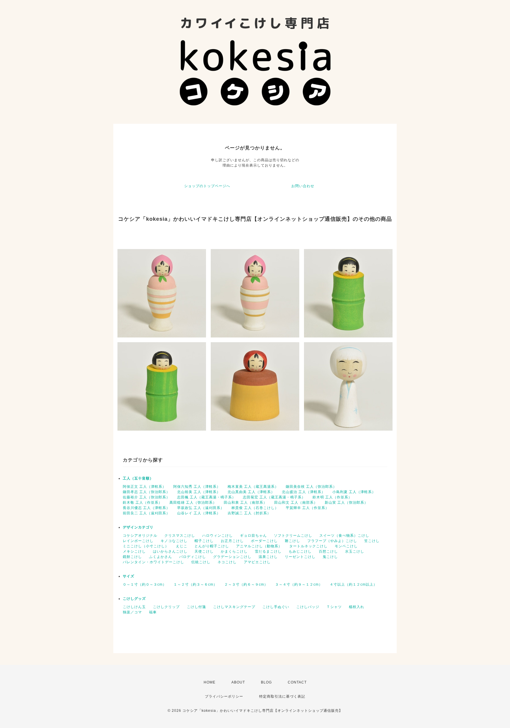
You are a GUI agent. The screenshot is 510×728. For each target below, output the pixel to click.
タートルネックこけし (308, 546)
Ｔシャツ (334, 607)
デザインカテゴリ (138, 527)
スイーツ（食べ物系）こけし (344, 535)
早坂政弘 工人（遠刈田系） (200, 508)
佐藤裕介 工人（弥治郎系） (146, 497)
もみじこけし (300, 551)
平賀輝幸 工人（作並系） (307, 508)
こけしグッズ (134, 599)
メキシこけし (134, 551)
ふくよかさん (160, 557)
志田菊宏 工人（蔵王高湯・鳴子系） (274, 497)
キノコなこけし (174, 541)
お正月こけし (232, 541)
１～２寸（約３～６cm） (195, 584)
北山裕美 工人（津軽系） (198, 492)
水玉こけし (354, 551)
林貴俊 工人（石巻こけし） (255, 508)
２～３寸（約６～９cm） (246, 584)
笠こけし (372, 541)
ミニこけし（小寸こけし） (146, 546)
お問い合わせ (302, 186)
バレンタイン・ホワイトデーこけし (153, 562)
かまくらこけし (234, 551)
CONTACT (297, 682)
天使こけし (204, 551)
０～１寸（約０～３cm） (144, 584)
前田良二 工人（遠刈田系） (146, 513)
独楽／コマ (132, 612)
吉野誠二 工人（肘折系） (249, 513)
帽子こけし (204, 541)
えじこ (181, 546)
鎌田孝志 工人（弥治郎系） (146, 492)
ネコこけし (227, 562)
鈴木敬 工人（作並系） (142, 502)
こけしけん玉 (134, 607)
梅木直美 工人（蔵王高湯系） (253, 487)
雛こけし (292, 541)
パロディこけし (192, 557)
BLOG (266, 682)
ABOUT (238, 682)
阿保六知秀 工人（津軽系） (196, 487)
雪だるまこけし (268, 551)
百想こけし (328, 551)
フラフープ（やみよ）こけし (332, 541)
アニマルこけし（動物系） (259, 546)
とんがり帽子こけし (211, 546)
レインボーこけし (138, 541)
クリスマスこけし (179, 535)
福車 (153, 612)
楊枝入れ (356, 607)
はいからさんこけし (170, 551)
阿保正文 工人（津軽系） (144, 487)
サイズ (128, 576)
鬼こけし (330, 557)
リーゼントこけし (300, 557)
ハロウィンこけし (217, 535)
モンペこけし (346, 546)
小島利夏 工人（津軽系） (354, 492)
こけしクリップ (166, 607)
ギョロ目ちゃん (253, 535)
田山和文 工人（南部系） (296, 502)
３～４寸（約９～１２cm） (299, 584)
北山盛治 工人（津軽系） (303, 492)
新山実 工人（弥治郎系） (346, 502)
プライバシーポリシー (224, 696)
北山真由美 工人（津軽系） (251, 492)
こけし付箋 (196, 607)
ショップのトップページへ (207, 186)
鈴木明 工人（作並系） (332, 497)
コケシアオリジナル (140, 535)
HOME (209, 682)
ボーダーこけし (264, 541)
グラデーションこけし (232, 557)
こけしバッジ (307, 607)
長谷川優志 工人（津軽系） (146, 508)
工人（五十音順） (138, 478)
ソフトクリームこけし (293, 535)
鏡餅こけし (132, 557)
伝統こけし (200, 562)
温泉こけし (268, 557)
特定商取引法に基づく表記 (282, 696)
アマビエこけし (257, 562)
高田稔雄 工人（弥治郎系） (193, 502)
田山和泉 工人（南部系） (245, 502)
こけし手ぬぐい (275, 607)
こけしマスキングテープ (234, 607)
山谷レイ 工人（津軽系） (198, 513)
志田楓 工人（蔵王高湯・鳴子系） (206, 497)
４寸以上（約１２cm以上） (353, 584)
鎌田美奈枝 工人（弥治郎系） (311, 487)
